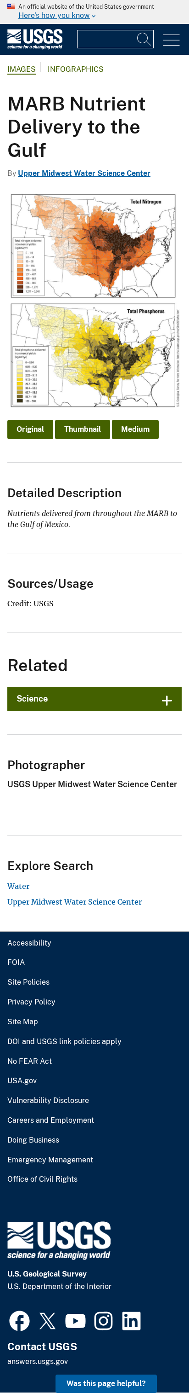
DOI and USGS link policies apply (64, 1042)
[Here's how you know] (94, 12)
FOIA (16, 962)
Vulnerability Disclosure (48, 1101)
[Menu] (171, 40)
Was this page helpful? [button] (106, 1383)
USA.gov (22, 1081)
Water (18, 886)
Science (32, 698)
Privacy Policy (31, 1002)
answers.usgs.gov (37, 1361)
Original (30, 429)
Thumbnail (82, 429)
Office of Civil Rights (42, 1179)
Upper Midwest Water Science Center (84, 173)
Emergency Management (50, 1160)
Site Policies (28, 982)
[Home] (34, 47)
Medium (135, 429)
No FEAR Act (29, 1061)
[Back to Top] (156, 1360)
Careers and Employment (50, 1120)
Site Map (22, 1022)
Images (21, 69)
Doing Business (33, 1140)
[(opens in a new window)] (19, 1320)
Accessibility (29, 943)
